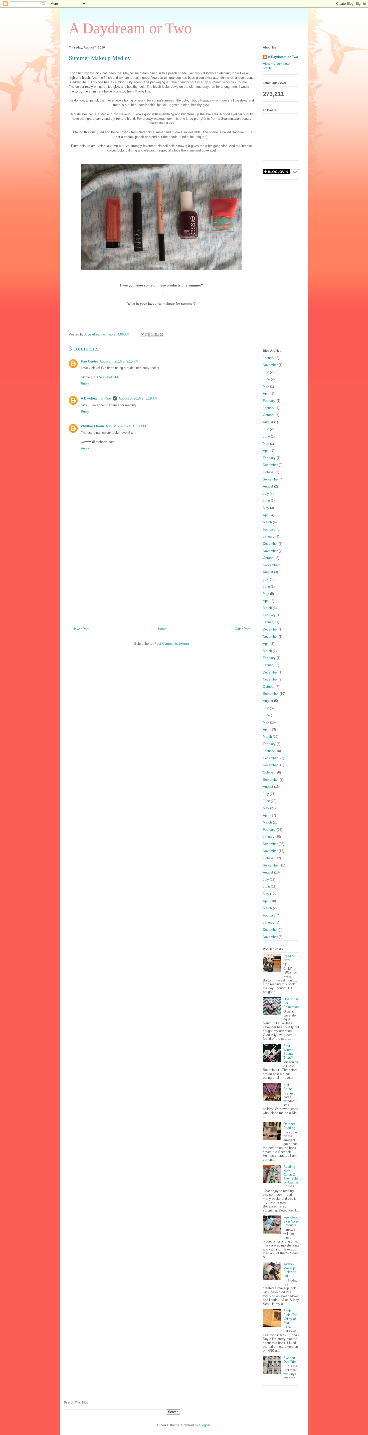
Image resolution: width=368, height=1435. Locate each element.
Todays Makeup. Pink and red (289, 1270)
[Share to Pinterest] (161, 334)
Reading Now (289, 958)
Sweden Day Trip (289, 1360)
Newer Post (81, 629)
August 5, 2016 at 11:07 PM (126, 426)
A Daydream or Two (130, 28)
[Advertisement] (161, 574)
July (266, 372)
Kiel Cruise (288, 1087)
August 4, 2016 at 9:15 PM (119, 361)
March (267, 522)
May (266, 386)
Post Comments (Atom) (171, 644)
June (266, 379)
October (268, 415)
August (268, 422)
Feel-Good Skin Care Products (290, 1221)
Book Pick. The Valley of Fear (290, 1316)
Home (162, 629)
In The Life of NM (105, 377)
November (270, 365)
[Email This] (142, 334)
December (270, 465)
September (271, 479)
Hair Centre (89, 361)
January (268, 358)
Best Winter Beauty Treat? (288, 1052)
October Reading (289, 1126)
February (269, 400)
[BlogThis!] (147, 334)
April (266, 393)
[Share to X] (151, 334)
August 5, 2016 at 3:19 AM (138, 398)
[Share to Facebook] (156, 334)
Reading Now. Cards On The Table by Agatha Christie (290, 1176)
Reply (85, 384)
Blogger (204, 1425)
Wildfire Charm (92, 426)
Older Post (242, 629)
